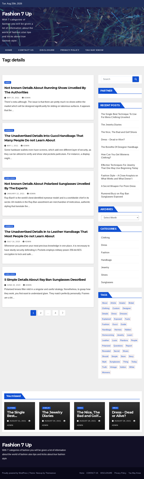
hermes (118, 330)
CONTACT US (25, 50)
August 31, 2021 (18, 421)
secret (117, 351)
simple (115, 356)
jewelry (120, 335)
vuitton (123, 367)
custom (116, 308)
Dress (104, 245)
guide (123, 324)
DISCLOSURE (47, 50)
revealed (106, 351)
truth (104, 367)
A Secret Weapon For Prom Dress (118, 186)
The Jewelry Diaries (111, 124)
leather (105, 340)
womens (106, 372)
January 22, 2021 (16, 194)
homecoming (108, 335)
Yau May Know (94, 50)
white (131, 367)
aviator (122, 303)
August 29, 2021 (88, 421)
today (134, 362)
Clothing (105, 237)
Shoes (7, 82)
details (105, 313)
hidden (128, 330)
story (131, 356)
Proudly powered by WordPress (15, 473)
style (104, 362)
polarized (106, 346)
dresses (123, 313)
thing (125, 362)
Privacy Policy (69, 50)
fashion (105, 324)
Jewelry (105, 267)
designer (127, 308)
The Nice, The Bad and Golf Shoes (119, 132)
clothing (105, 308)
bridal (131, 303)
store (123, 356)
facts (127, 319)
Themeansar (51, 473)
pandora (124, 340)
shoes (125, 351)
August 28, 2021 (123, 421)
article (113, 303)
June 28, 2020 (14, 285)
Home (8, 50)
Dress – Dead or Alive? (113, 139)
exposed (118, 319)
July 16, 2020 (14, 242)
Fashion (105, 252)
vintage (113, 367)
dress (114, 313)
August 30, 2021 (53, 421)
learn (129, 335)
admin (27, 98)
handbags (106, 330)
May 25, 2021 (13, 98)
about (104, 303)
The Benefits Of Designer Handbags (119, 147)
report (129, 346)
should (105, 356)
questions (118, 346)
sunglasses (115, 362)
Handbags (9, 130)
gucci (115, 324)
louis (114, 340)
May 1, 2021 (13, 146)
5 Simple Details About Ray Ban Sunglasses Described (45, 280)
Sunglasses (10, 178)
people (134, 340)
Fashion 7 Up (17, 14)
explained (106, 319)
